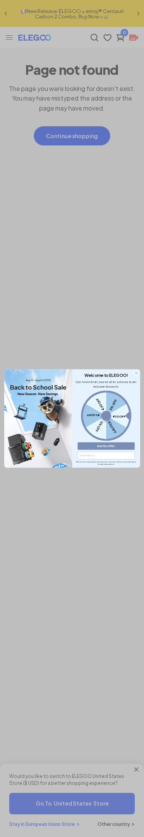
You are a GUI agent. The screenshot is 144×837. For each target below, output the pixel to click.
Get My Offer (106, 446)
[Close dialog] (136, 373)
